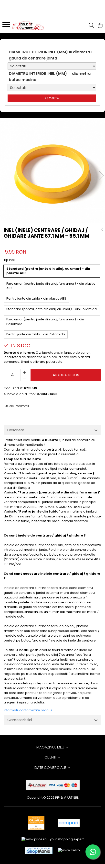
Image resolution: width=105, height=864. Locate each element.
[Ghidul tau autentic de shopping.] (69, 823)
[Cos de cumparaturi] (100, 26)
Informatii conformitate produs (28, 710)
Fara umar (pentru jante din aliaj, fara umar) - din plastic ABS (50, 286)
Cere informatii (18, 406)
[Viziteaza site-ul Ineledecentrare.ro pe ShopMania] (38, 850)
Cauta (53, 98)
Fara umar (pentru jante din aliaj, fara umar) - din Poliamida (45, 321)
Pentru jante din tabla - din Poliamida (35, 334)
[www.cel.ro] (69, 850)
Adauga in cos (66, 375)
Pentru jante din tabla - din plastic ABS (36, 298)
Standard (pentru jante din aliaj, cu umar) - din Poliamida (51, 309)
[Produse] (6, 26)
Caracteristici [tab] (19, 719)
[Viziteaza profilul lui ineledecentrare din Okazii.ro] (36, 823)
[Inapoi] (101, 229)
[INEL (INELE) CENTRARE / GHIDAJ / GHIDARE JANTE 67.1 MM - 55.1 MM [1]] (52, 170)
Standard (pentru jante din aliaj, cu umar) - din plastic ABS (48, 271)
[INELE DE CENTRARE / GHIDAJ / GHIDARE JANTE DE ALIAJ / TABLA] (31, 26)
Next (101, 176)
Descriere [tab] (15, 429)
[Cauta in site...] (91, 26)
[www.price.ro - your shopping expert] (52, 839)
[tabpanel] (52, 170)
